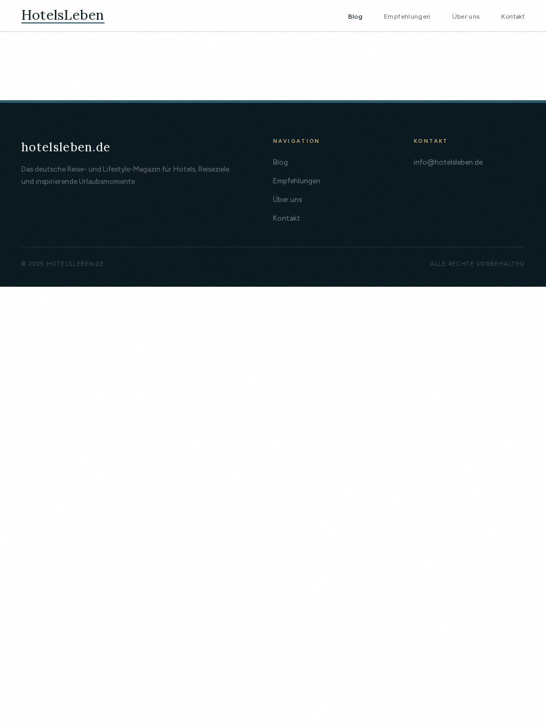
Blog (355, 16)
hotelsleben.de (66, 147)
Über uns (466, 16)
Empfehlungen (407, 16)
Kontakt (513, 16)
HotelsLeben (63, 15)
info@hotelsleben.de (448, 162)
